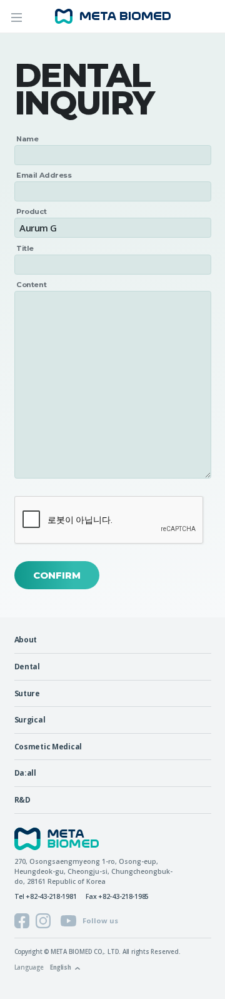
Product (31, 211)
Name (27, 139)
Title (25, 248)
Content (31, 284)
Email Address (43, 175)
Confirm (57, 575)
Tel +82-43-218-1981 (45, 896)
